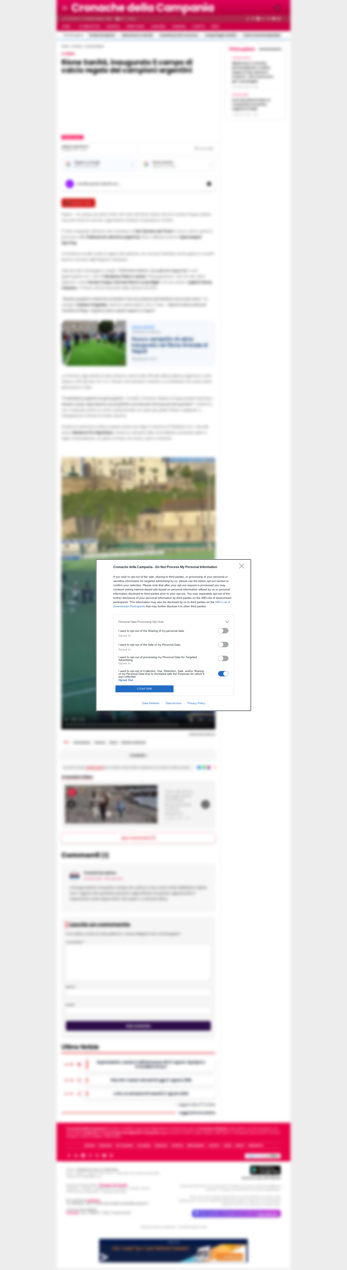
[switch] (223, 630)
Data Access (173, 703)
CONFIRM (144, 688)
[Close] (243, 567)
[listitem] (173, 622)
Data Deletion (150, 703)
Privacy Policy (196, 703)
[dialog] (173, 635)
